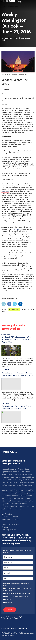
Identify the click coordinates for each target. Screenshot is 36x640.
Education (8, 599)
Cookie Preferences (27, 633)
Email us (4, 527)
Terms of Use (18, 632)
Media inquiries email (9, 530)
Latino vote (8, 602)
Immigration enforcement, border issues (17, 593)
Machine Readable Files (9, 633)
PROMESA (5, 192)
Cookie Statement (7, 635)
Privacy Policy (6, 632)
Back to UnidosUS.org (9, 7)
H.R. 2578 (17, 229)
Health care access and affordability (16, 596)
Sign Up (9, 609)
